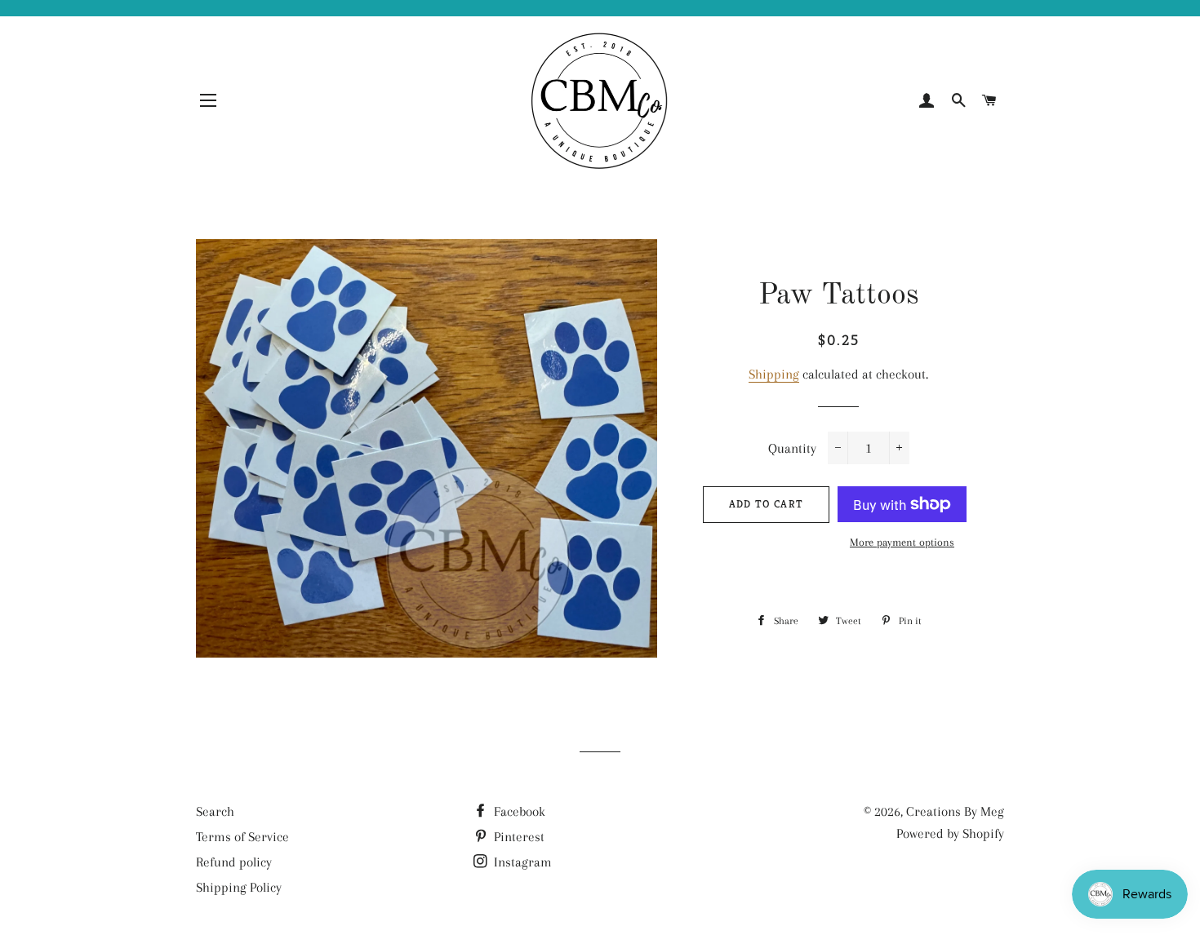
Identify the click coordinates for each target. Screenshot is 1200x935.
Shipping (774, 374)
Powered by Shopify (950, 833)
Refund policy (234, 862)
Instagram (521, 862)
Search (215, 811)
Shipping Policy (239, 887)
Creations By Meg (955, 811)
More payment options (902, 542)
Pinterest (517, 836)
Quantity (792, 448)
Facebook (518, 811)
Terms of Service (242, 836)
